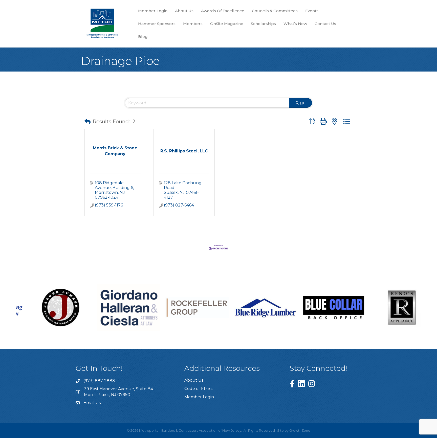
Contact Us (325, 23)
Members (193, 23)
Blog (143, 36)
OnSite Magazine (226, 23)
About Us (184, 10)
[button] (87, 121)
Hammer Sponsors (157, 23)
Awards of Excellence (222, 10)
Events (311, 10)
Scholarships (263, 23)
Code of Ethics (198, 388)
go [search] (302, 102)
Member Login (152, 10)
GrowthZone (299, 430)
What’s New (295, 23)
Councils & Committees (275, 10)
